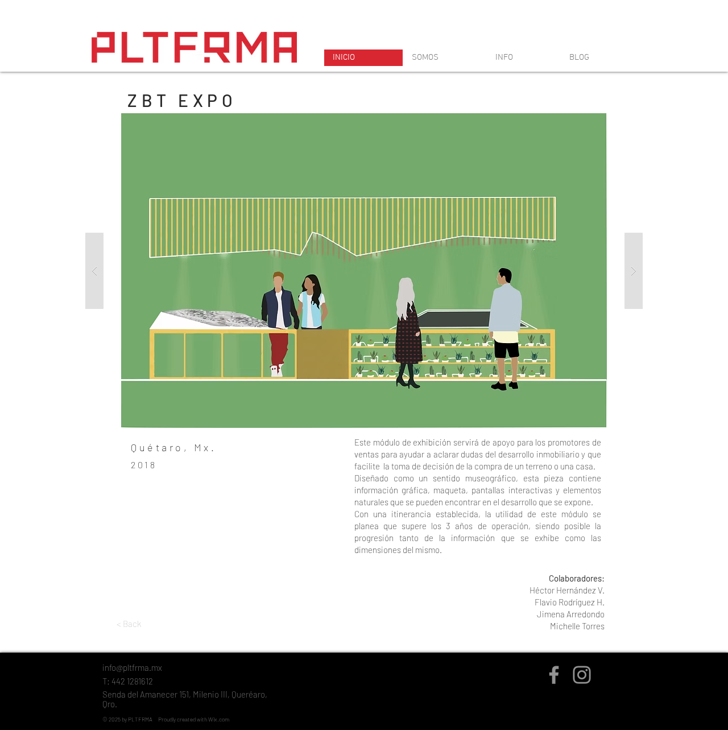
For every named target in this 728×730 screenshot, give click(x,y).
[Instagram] (582, 675)
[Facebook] (554, 675)
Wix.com (218, 719)
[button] (364, 270)
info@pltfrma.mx (132, 667)
